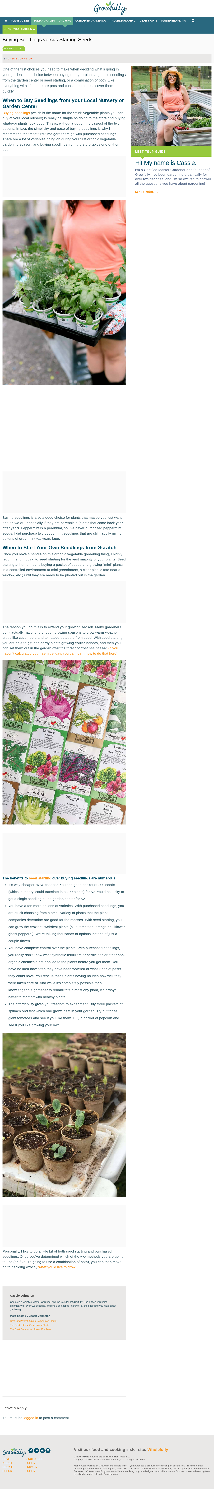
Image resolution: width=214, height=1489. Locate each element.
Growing (65, 20)
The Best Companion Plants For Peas (30, 1329)
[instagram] (47, 1450)
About (7, 1463)
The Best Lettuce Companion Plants (29, 1325)
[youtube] (42, 1450)
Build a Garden (44, 20)
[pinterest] (36, 1450)
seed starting (40, 878)
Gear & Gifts (148, 20)
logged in (30, 1418)
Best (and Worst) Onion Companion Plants (33, 1320)
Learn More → (146, 191)
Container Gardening (90, 20)
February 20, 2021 (14, 49)
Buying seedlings (16, 113)
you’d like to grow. (57, 1267)
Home (7, 1459)
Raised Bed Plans (173, 20)
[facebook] (30, 1450)
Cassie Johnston (20, 58)
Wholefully (157, 1449)
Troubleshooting (123, 20)
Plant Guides (20, 20)
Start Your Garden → (20, 29)
